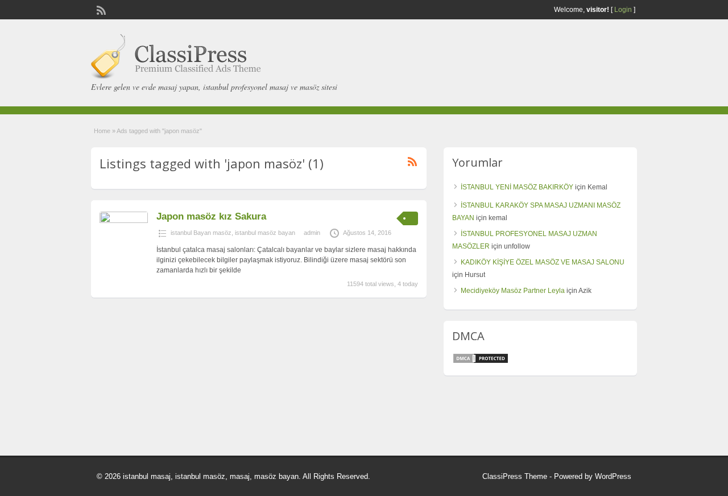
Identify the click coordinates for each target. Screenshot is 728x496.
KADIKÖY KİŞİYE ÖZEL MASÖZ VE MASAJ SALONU (542, 262)
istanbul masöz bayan (265, 232)
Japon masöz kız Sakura (211, 216)
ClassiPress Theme (514, 476)
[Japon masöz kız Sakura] (124, 221)
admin (312, 232)
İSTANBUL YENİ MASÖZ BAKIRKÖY (517, 187)
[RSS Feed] (100, 9)
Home (102, 130)
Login (623, 10)
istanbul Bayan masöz (201, 232)
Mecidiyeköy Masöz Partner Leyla (513, 291)
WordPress (613, 476)
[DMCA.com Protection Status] (480, 362)
